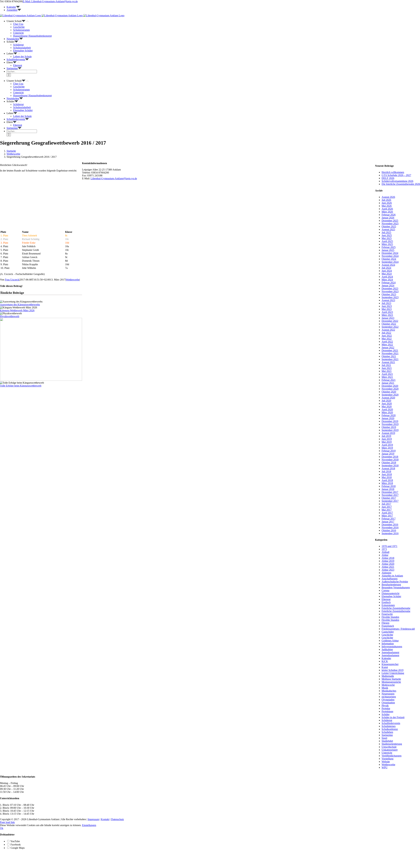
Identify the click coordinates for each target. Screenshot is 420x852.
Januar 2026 (388, 217)
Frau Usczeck (12, 279)
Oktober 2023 (389, 294)
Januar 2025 (388, 250)
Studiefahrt (387, 741)
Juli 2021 (386, 365)
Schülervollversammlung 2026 (397, 181)
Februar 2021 (389, 380)
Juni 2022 (387, 335)
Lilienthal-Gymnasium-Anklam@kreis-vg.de (114, 178)
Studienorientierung (392, 743)
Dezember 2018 (390, 456)
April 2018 (387, 480)
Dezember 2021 (390, 350)
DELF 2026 (388, 178)
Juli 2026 (386, 200)
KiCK (385, 661)
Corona (385, 590)
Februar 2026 (389, 214)
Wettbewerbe (72, 279)
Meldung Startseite (391, 679)
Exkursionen (388, 605)
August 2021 (388, 362)
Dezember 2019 (390, 421)
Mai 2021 (387, 371)
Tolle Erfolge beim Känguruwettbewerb (20, 385)
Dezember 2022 (390, 321)
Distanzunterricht (390, 593)
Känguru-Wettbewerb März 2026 (17, 310)
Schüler (385, 714)
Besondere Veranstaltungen (396, 587)
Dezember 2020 (390, 385)
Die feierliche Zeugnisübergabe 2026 (401, 184)
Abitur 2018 (388, 558)
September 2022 (390, 326)
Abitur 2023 (388, 569)
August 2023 (388, 300)
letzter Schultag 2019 (392, 670)
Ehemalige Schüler (391, 596)
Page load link (7, 822)
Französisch (388, 625)
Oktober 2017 (389, 498)
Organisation (388, 702)
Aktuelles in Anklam (392, 575)
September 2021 (390, 359)
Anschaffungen (390, 578)
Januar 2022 (388, 347)
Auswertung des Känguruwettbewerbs (20, 304)
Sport (384, 738)
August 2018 (388, 468)
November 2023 (390, 291)
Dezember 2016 (390, 524)
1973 (384, 549)
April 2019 (387, 444)
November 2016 (390, 527)
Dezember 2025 (390, 220)
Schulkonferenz (390, 729)
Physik (385, 705)
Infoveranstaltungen (392, 646)
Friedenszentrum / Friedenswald (398, 628)
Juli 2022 (386, 332)
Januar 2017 (388, 521)
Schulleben (387, 732)
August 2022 (388, 329)
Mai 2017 (387, 509)
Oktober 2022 (389, 323)
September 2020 (390, 394)
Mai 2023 (387, 309)
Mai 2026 (387, 205)
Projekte (386, 708)
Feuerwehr (387, 614)
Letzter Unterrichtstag (393, 673)
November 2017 (390, 495)
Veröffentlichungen (391, 755)
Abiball (385, 552)
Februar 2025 (389, 247)
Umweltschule (389, 746)
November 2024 (390, 256)
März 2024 (387, 279)
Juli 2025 (386, 232)
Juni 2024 (387, 270)
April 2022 (387, 341)
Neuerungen (388, 693)
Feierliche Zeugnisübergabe (396, 608)
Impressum (93, 819)
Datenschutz (117, 819)
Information (388, 643)
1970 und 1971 (389, 546)
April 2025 (387, 241)
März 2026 (387, 211)
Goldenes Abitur (390, 640)
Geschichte (387, 634)
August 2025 (388, 229)
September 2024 (390, 262)
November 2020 (390, 388)
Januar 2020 (388, 418)
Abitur (385, 555)
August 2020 (388, 397)
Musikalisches (389, 690)
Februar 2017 (389, 518)
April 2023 (387, 312)
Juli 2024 (386, 267)
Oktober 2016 (389, 530)
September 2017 (390, 501)
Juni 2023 (387, 306)
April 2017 (387, 512)
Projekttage (387, 711)
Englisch (386, 602)
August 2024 (388, 264)
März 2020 (387, 412)
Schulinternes (389, 726)
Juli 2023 (386, 303)
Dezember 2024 (390, 253)
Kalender (386, 658)
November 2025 (390, 223)
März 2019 (387, 447)
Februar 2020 (389, 415)
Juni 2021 (387, 368)
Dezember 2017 (390, 492)
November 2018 (390, 459)
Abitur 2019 (388, 561)
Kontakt (105, 819)
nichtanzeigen (389, 696)
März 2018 (387, 483)
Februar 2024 (389, 282)
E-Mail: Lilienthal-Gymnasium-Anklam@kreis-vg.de (50, 1)
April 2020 (387, 409)
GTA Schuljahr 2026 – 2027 (396, 175)
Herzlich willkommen (393, 172)
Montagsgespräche (391, 682)
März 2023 (387, 315)
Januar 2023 (388, 318)
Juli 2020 (386, 400)
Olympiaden (388, 699)
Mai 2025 (387, 238)
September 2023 (390, 297)
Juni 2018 (387, 474)
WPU (385, 767)
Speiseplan (387, 735)
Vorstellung (387, 758)
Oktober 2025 (389, 226)
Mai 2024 (387, 273)
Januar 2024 (388, 285)
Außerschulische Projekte (395, 581)
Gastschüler (388, 631)
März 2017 (387, 515)
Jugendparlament (390, 652)
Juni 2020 (387, 403)
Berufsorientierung (391, 584)
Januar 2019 (388, 453)
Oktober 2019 (389, 427)
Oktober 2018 (389, 462)
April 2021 (387, 374)
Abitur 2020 (388, 563)
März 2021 (387, 377)
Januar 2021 (388, 382)
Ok (1, 828)
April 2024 (387, 276)
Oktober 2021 (389, 356)
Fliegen (385, 622)
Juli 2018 (386, 471)
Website (386, 761)
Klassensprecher (390, 664)
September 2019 (390, 430)
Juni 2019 (387, 439)
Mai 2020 (387, 406)
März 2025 (387, 244)
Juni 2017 (387, 506)
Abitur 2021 (388, 566)
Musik (385, 687)
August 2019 (388, 433)
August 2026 (388, 197)
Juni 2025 (387, 235)
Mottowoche (388, 684)
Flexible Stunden (390, 617)
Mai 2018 (387, 477)
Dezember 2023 (390, 288)
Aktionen (386, 572)
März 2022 (387, 344)
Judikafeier (387, 649)
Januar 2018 (388, 489)
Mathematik (388, 676)
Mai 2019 (387, 442)
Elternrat (386, 599)
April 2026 (387, 208)
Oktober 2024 (389, 259)
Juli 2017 (386, 503)
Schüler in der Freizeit (393, 717)
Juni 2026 (387, 202)
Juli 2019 (386, 436)
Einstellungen (89, 825)
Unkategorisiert (390, 749)
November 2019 (390, 424)
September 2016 (390, 533)
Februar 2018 (389, 486)
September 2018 (390, 465)
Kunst (385, 667)
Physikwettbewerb (9, 316)
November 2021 (390, 353)
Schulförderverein (391, 723)
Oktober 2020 (389, 391)
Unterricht (387, 752)
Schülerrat (387, 720)
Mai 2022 (387, 338)
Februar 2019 (389, 450)
